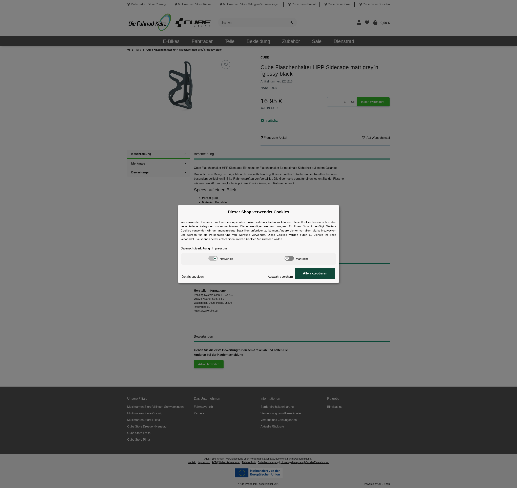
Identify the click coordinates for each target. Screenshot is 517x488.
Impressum (219, 248)
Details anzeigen (193, 276)
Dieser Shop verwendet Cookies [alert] (258, 212)
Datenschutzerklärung (195, 248)
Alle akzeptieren (315, 273)
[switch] (213, 258)
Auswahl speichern (280, 276)
